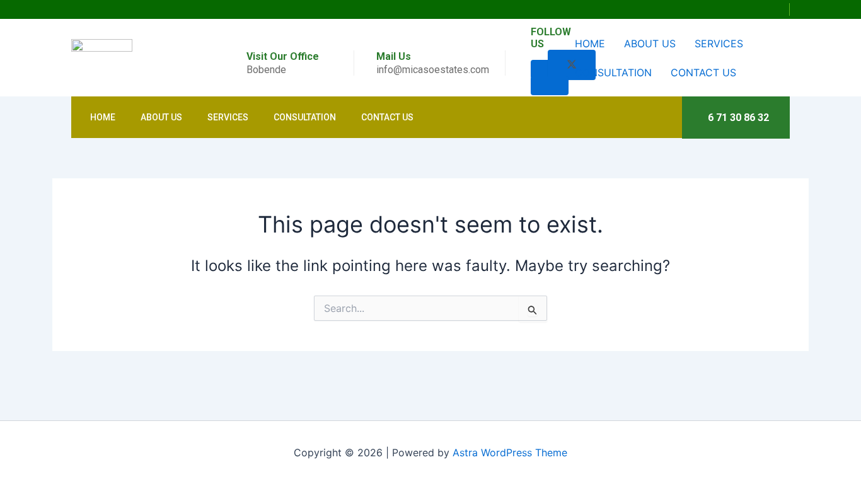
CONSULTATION (613, 72)
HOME (590, 43)
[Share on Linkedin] (550, 85)
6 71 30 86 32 (738, 118)
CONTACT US (703, 72)
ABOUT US (650, 43)
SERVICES (719, 43)
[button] (782, 9)
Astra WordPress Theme (510, 452)
